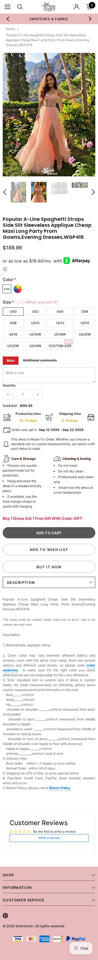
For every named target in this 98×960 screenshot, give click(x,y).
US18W (60, 334)
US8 (13, 323)
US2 (35, 311)
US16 (13, 334)
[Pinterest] (5, 916)
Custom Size (60, 346)
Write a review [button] (49, 838)
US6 (84, 311)
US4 (60, 311)
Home (10, 29)
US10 (35, 323)
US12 (60, 323)
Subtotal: (10, 405)
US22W (13, 346)
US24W (35, 346)
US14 (85, 323)
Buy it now (49, 567)
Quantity (9, 385)
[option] (49, 19)
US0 (13, 311)
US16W (35, 334)
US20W (85, 334)
